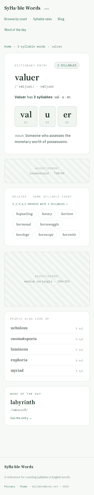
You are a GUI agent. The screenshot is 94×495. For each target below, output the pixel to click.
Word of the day (15, 30)
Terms (23, 486)
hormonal (23, 224)
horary (47, 213)
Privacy (9, 486)
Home (7, 46)
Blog (61, 19)
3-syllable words (31, 46)
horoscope (45, 234)
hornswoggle (49, 224)
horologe (22, 234)
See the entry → (21, 418)
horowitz (69, 234)
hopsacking (24, 213)
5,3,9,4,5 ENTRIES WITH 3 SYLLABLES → (40, 204)
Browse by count (15, 19)
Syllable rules (42, 19)
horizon (67, 213)
